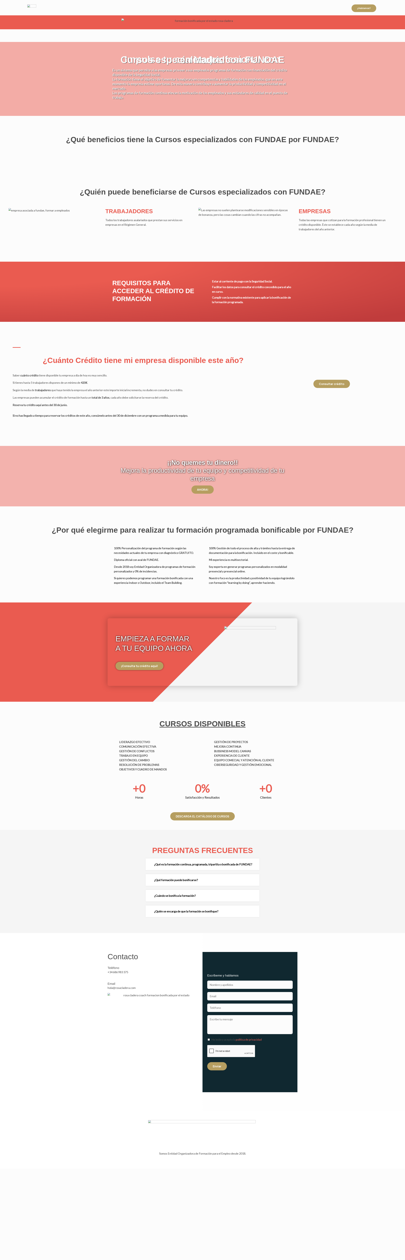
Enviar (217, 1066)
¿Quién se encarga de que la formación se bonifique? (186, 911)
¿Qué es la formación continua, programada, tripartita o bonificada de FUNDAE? (203, 864)
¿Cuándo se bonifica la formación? (175, 895)
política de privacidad (249, 1039)
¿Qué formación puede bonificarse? (176, 880)
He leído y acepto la (236, 1039)
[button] (202, 864)
